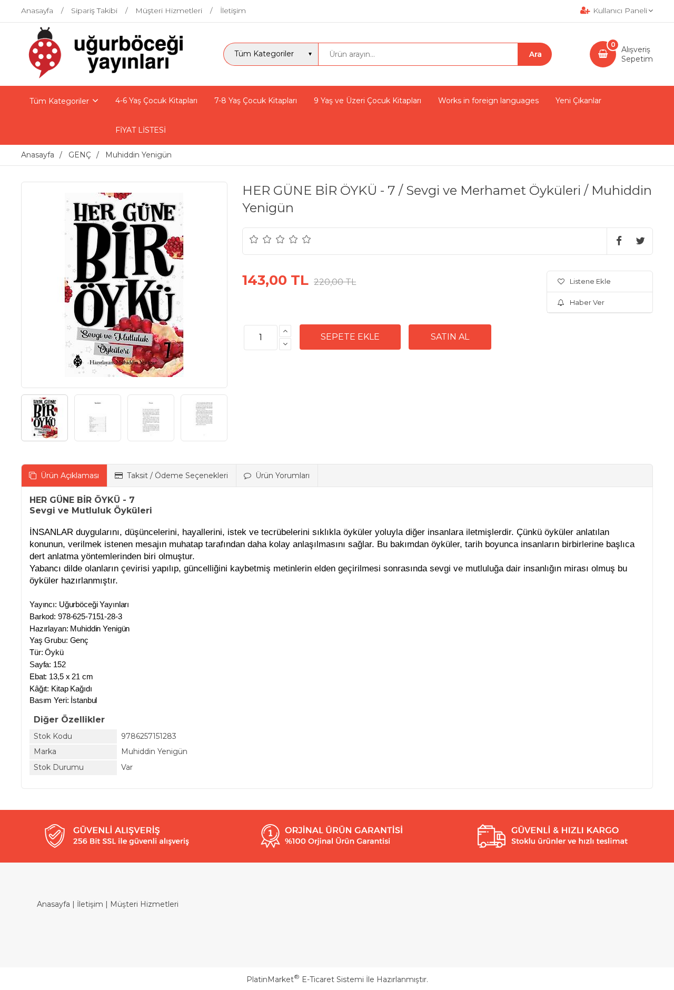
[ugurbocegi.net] (103, 76)
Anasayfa (53, 904)
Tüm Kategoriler (59, 101)
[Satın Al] (450, 337)
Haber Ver (587, 302)
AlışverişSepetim (637, 54)
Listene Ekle (590, 281)
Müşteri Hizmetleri (144, 904)
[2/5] (260, 239)
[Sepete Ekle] (350, 337)
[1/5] (254, 239)
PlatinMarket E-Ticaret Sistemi (305, 979)
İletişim (90, 904)
